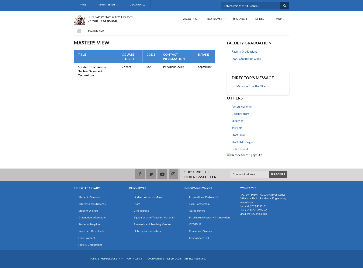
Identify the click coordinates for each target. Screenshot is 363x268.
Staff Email (238, 135)
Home (83, 4)
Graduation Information (92, 217)
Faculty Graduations (244, 51)
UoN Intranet (240, 149)
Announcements (242, 106)
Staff (137, 203)
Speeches (237, 120)
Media (259, 18)
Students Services (89, 197)
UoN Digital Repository (147, 231)
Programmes (215, 18)
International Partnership (204, 197)
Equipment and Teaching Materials (154, 217)
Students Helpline (89, 224)
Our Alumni (136, 4)
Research (240, 18)
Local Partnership (199, 203)
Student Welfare (88, 210)
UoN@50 (278, 18)
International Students (92, 203)
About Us (190, 18)
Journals (237, 128)
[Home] (79, 19)
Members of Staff (106, 4)
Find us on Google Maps (148, 197)
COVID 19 (195, 224)
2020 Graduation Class (246, 58)
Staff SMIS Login (242, 142)
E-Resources (141, 210)
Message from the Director (253, 86)
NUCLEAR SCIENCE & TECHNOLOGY (110, 17)
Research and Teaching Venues (152, 224)
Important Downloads (91, 231)
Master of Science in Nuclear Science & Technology (92, 71)
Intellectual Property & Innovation (209, 217)
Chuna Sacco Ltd (199, 237)
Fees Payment (86, 237)
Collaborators (240, 113)
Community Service (200, 231)
